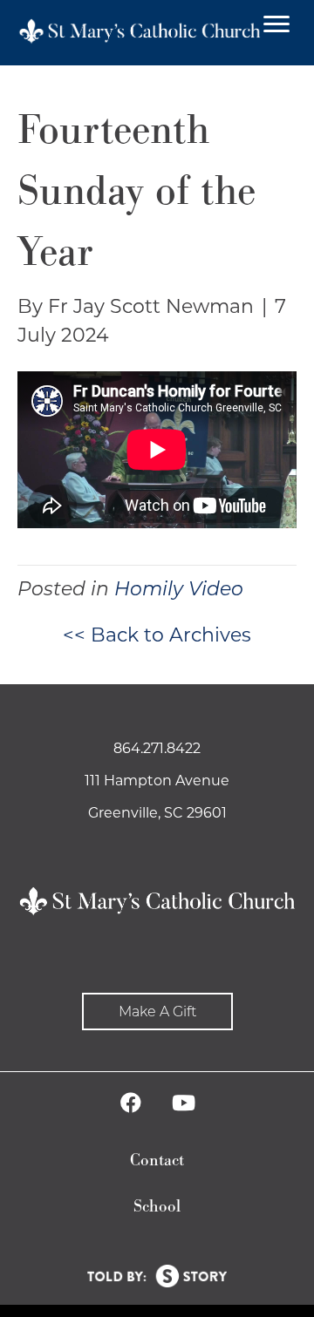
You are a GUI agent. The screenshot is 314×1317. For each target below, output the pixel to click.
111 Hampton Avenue (157, 780)
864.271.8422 (157, 748)
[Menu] (276, 24)
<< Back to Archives (157, 635)
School (157, 1207)
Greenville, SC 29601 (157, 812)
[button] (157, 1011)
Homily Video (178, 589)
